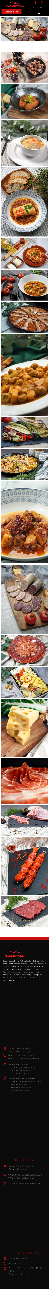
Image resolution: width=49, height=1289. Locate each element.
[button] (39, 13)
